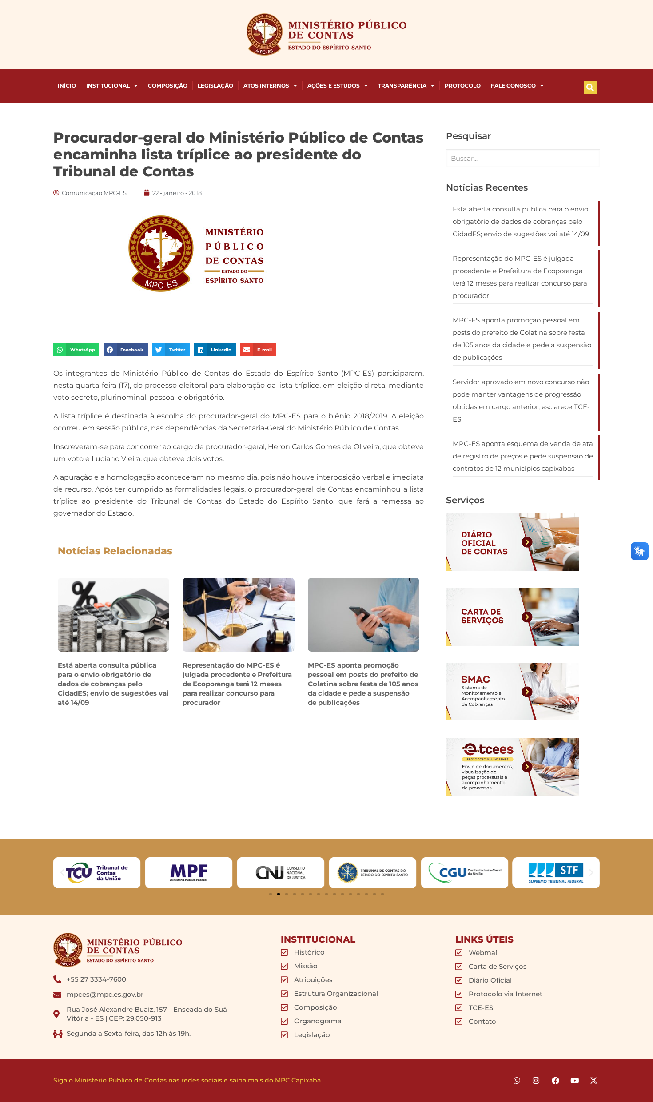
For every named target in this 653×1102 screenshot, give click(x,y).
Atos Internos (266, 85)
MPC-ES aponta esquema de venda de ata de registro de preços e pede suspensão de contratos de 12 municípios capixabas (523, 456)
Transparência (402, 85)
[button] (590, 87)
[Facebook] (555, 1080)
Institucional (108, 85)
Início (67, 85)
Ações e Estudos (333, 85)
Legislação (215, 85)
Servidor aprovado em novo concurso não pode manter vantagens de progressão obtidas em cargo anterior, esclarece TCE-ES (521, 400)
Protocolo (463, 85)
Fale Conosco (513, 85)
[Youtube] (575, 1080)
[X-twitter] (594, 1080)
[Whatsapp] (517, 1080)
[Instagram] (536, 1080)
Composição (167, 85)
